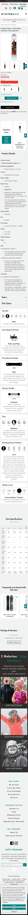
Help (14, 812)
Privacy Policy (6, 879)
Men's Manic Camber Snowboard (9, 615)
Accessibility (14, 884)
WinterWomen (14, 4)
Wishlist (14, 797)
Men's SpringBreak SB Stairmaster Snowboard (20, 145)
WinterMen (23, 4)
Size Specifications (6, 94)
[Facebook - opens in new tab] (11, 843)
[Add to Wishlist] (20, 98)
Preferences (14, 911)
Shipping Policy (14, 815)
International (14, 818)
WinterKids (4, 4)
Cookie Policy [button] (18, 899)
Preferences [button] (5, 902)
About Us (14, 832)
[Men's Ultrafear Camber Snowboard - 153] (5, 65)
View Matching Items (7, 102)
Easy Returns (14, 794)
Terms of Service (10, 882)
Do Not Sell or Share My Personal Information (14, 880)
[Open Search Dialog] (6, 8)
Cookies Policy (16, 879)
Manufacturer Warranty (14, 821)
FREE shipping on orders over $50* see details (14, 20)
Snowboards (13, 24)
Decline (14, 908)
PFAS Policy (19, 882)
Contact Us (14, 808)
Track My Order (14, 788)
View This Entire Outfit (6, 140)
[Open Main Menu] (23, 14)
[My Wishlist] (10, 8)
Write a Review (14, 642)
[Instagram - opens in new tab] (16, 843)
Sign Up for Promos (14, 835)
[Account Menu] (15, 8)
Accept (14, 905)
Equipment (6, 24)
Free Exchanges (14, 791)
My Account (14, 785)
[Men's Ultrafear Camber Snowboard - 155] (14, 65)
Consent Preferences (14, 876)
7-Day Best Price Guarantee (14, 1)
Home (2, 24)
